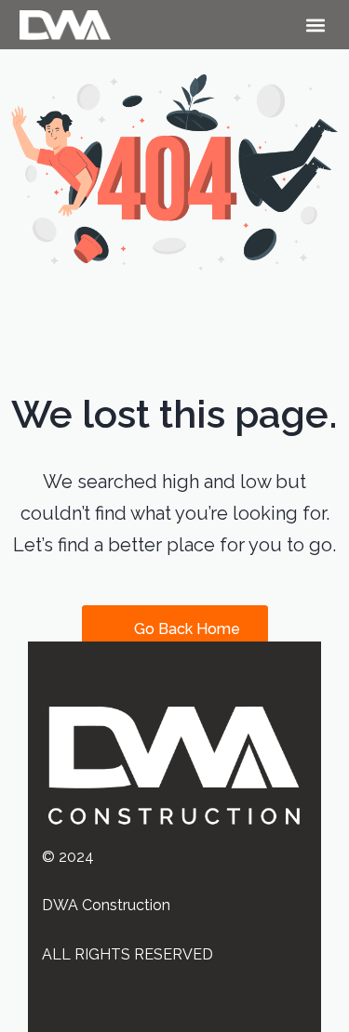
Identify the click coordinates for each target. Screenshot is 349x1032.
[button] (315, 24)
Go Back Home (185, 629)
